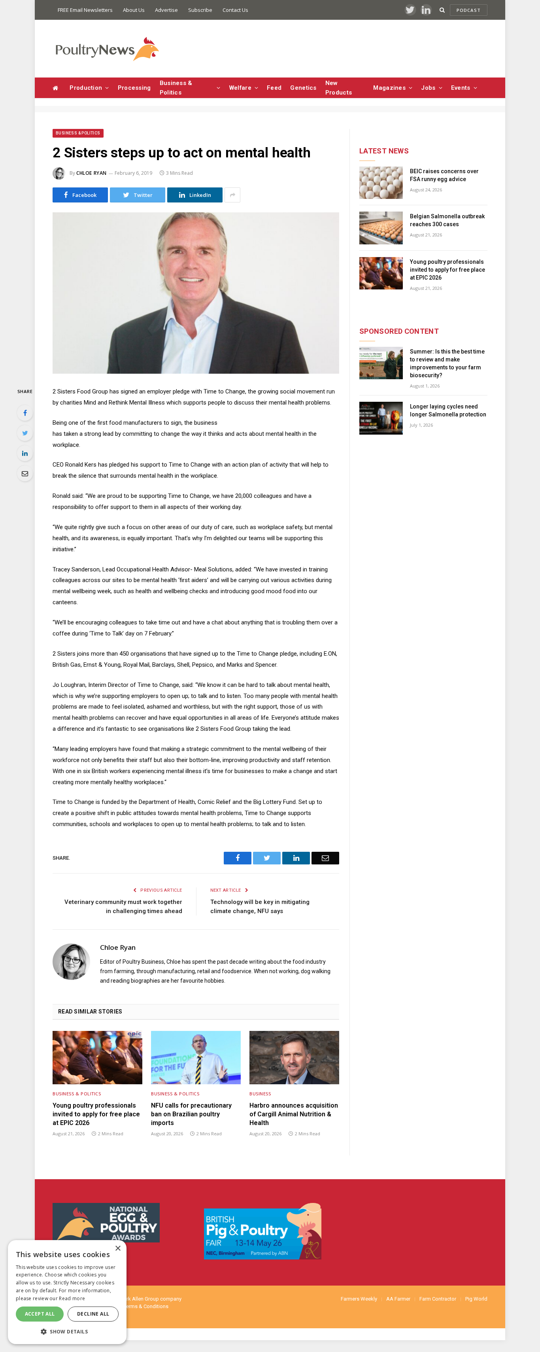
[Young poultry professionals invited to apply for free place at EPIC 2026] (97, 1057)
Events (460, 87)
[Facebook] (25, 413)
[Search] (442, 10)
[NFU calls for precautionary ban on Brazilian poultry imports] (196, 1057)
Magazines (389, 87)
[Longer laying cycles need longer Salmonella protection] (381, 418)
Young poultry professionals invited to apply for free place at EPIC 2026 (96, 1114)
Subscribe (200, 9)
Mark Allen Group (139, 1299)
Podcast (469, 10)
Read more (72, 1298)
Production (86, 87)
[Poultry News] (107, 48)
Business (260, 1094)
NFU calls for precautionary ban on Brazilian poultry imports (191, 1114)
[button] (67, 1331)
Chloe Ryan (91, 173)
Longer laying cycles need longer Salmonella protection (448, 410)
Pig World (476, 1299)
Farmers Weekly (359, 1299)
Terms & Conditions (146, 1306)
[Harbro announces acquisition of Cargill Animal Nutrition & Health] (294, 1057)
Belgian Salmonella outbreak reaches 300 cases (447, 220)
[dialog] (67, 1292)
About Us (134, 9)
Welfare (240, 87)
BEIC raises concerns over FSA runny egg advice (444, 175)
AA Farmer (398, 1299)
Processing (134, 87)
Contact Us (235, 9)
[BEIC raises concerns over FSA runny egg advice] (381, 182)
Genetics (303, 87)
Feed (274, 87)
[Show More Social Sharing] (232, 194)
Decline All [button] (93, 1313)
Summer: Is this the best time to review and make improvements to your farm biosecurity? (447, 363)
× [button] (118, 1249)
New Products (338, 87)
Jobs (428, 87)
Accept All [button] (40, 1313)
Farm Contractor (437, 1299)
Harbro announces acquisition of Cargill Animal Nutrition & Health (293, 1114)
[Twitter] (25, 433)
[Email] (25, 473)
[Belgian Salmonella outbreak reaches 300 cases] (381, 228)
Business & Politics (176, 87)
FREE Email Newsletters (85, 9)
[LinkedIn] (25, 453)
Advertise (166, 9)
